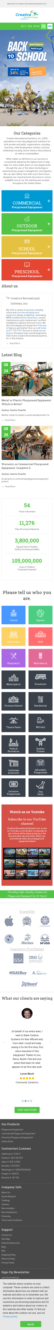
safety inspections (29, 317)
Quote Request (9, 1196)
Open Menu (49, 26)
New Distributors (9, 1212)
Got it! (30, 1324)
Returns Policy (8, 1259)
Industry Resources (11, 1243)
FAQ (3, 1251)
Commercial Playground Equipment (18, 1133)
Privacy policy (10, 1316)
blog (8, 333)
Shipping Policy (9, 1255)
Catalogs (6, 1200)
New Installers (8, 1208)
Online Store (7, 1141)
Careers (5, 1204)
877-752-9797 (30, 26)
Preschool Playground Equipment (17, 1137)
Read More (15, 343)
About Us (6, 1192)
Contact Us (7, 1235)
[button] (23, 1101)
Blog (4, 1247)
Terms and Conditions (12, 1220)
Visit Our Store (27, 1109)
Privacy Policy (8, 1262)
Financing (6, 1216)
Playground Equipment (12, 1129)
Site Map (6, 1239)
